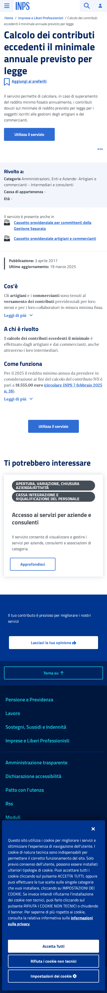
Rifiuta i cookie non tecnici (53, 961)
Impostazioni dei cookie (52, 976)
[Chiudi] (93, 828)
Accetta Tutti (53, 946)
